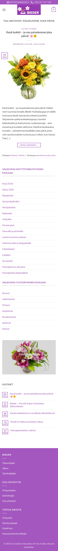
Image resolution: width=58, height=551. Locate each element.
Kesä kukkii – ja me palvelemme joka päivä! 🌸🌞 (31, 395)
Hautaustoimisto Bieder (14, 533)
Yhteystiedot (9, 490)
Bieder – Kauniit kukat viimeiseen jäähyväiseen (27, 405)
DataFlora (7, 528)
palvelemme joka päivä (46, 155)
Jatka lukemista (29, 145)
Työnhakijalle (9, 473)
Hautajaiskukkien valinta (23, 430)
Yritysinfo (7, 517)
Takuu (5, 468)
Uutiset (25, 29)
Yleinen (33, 29)
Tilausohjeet (8, 463)
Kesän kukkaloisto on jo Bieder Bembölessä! (32, 413)
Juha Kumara (39, 44)
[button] (4, 9)
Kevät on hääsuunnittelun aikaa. (26, 421)
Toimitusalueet (9, 523)
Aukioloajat (8, 495)
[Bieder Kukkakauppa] (29, 9)
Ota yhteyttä (8, 500)
